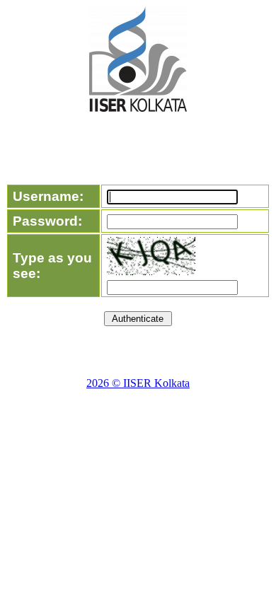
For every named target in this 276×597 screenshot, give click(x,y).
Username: (48, 196)
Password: (47, 221)
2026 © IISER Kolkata (138, 383)
